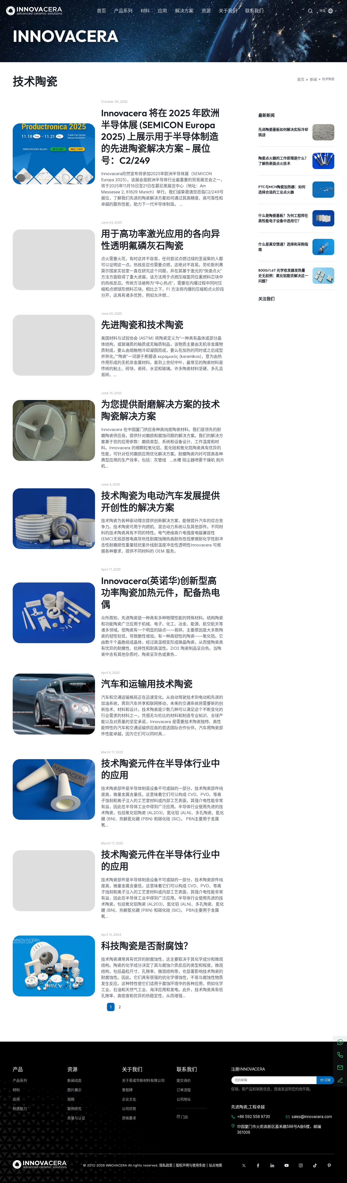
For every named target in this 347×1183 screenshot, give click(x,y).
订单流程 (184, 1090)
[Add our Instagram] (301, 1165)
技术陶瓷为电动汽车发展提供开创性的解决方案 (160, 501)
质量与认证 (76, 1118)
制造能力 (20, 1108)
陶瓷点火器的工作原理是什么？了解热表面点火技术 (283, 161)
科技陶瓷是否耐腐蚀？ (147, 946)
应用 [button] (162, 11)
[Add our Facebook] (258, 1165)
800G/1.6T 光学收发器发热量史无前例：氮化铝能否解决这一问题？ (283, 275)
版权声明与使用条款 (191, 1165)
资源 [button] (206, 11)
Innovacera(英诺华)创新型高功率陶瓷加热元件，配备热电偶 (160, 592)
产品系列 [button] (123, 11)
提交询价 (184, 1080)
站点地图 (215, 1165)
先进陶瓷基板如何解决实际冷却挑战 (283, 132)
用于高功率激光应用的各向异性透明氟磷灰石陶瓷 (160, 239)
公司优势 (129, 1108)
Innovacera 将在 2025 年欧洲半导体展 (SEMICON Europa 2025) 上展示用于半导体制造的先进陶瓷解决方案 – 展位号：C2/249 (160, 136)
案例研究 (74, 1108)
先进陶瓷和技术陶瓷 (142, 324)
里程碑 (127, 1090)
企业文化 (129, 1099)
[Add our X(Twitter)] (244, 1165)
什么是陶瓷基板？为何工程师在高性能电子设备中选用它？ (283, 218)
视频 (70, 1099)
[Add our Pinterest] (329, 1165)
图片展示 (74, 1090)
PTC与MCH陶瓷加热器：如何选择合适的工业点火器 (281, 189)
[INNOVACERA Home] (40, 1164)
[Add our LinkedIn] (272, 1165)
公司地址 (184, 1099)
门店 (184, 1117)
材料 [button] (145, 11)
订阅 (327, 1080)
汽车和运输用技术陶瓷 (147, 684)
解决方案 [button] (184, 11)
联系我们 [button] (254, 11)
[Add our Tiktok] (315, 1165)
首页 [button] (101, 11)
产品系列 (20, 1080)
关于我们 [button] (228, 11)
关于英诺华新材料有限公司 (143, 1080)
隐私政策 (165, 1165)
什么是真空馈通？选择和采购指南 (283, 247)
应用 (16, 1099)
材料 (16, 1090)
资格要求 (129, 1118)
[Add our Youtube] (286, 1165)
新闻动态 (74, 1080)
